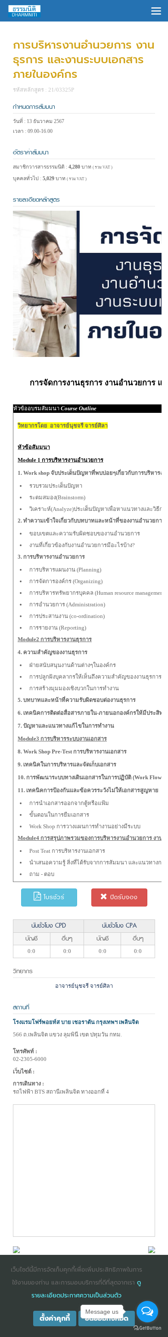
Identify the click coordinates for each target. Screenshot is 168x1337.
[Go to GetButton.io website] (147, 1328)
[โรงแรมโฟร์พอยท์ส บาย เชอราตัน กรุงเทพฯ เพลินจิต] (16, 1249)
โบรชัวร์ (53, 897)
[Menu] (156, 10)
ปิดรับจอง (123, 897)
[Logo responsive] (24, 10)
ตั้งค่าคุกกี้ (55, 1318)
